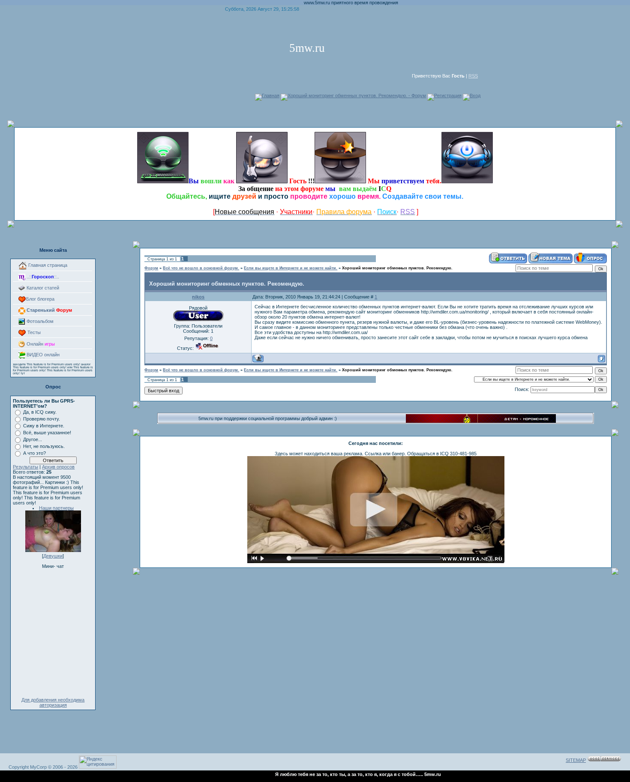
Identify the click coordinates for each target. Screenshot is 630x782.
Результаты (25, 466)
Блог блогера (40, 298)
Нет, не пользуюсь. (44, 446)
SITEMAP (576, 760)
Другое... (32, 439)
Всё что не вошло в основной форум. (201, 268)
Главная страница (47, 265)
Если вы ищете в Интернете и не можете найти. (290, 268)
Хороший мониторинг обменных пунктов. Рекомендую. (397, 268)
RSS (473, 75)
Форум (151, 268)
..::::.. (42, 276)
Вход (475, 95)
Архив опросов (58, 466)
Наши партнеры (56, 507)
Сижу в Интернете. (43, 425)
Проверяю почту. (41, 418)
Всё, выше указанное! (47, 432)
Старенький (48, 310)
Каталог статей (42, 287)
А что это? (34, 453)
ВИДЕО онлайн (42, 354)
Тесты (33, 332)
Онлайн (40, 343)
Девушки (53, 555)
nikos (198, 296)
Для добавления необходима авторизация (52, 702)
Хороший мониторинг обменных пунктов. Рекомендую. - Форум (357, 95)
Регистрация (448, 95)
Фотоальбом (39, 321)
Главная (270, 95)
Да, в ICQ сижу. (40, 412)
